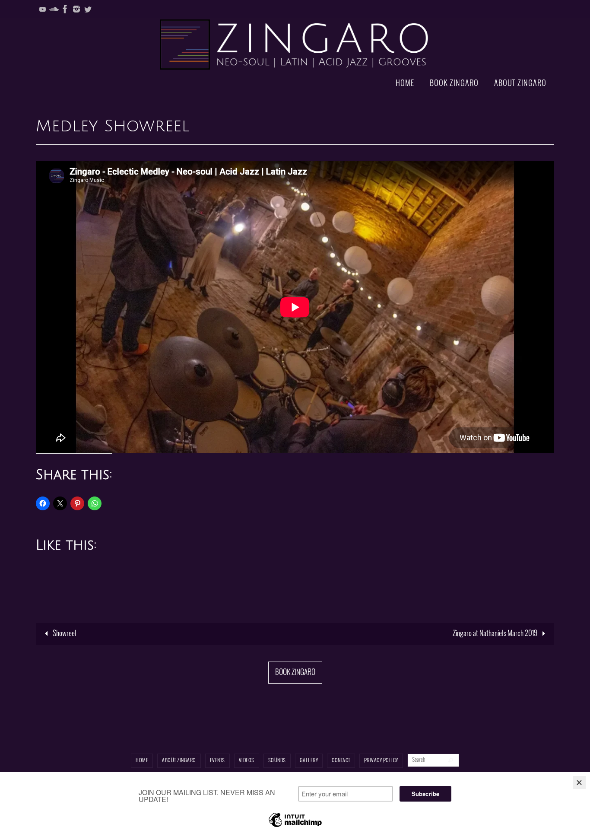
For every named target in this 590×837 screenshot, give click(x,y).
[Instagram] (76, 9)
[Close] (579, 782)
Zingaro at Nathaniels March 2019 (496, 634)
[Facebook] (65, 9)
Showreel (63, 634)
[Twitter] (88, 9)
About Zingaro (179, 761)
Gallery (309, 761)
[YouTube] (43, 9)
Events (217, 761)
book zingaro (295, 672)
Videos (246, 761)
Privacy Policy (381, 761)
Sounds (277, 761)
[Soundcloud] (54, 9)
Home (142, 761)
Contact (341, 761)
